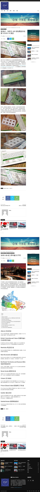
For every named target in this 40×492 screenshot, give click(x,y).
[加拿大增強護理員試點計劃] (22, 224)
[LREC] (33, 41)
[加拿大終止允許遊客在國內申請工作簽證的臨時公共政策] (5, 224)
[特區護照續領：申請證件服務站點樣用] (2, 463)
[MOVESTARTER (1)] (20, 25)
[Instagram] (31, 480)
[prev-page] (1, 232)
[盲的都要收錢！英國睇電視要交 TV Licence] (29, 59)
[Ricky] (1, 36)
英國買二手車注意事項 (35, 54)
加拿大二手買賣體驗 (22, 205)
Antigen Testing (6, 188)
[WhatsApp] (13, 39)
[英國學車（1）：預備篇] (29, 52)
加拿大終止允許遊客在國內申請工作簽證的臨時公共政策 (4, 229)
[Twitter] (11, 39)
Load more (33, 61)
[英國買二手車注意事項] (29, 55)
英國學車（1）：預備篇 (21, 466)
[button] (38, 11)
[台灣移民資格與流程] (2, 471)
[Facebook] (8, 39)
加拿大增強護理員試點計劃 (22, 228)
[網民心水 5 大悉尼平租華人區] (2, 467)
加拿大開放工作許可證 (12, 228)
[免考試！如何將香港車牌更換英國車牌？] (29, 48)
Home (2, 27)
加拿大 (4, 27)
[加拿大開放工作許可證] (13, 224)
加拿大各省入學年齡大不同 (5, 205)
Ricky (10, 210)
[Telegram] (33, 480)
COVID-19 (10, 188)
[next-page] (3, 232)
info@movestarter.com (18, 487)
